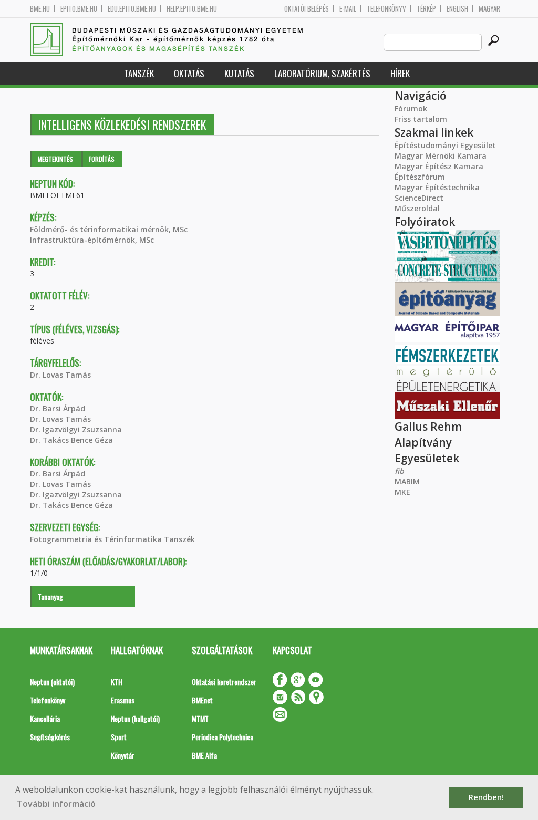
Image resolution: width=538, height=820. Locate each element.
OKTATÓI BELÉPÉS (306, 8)
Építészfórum (420, 177)
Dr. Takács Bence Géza (71, 440)
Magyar (489, 8)
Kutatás (239, 73)
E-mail (347, 8)
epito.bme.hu (78, 8)
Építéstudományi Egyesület (445, 145)
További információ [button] (56, 803)
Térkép (426, 8)
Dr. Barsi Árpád (57, 408)
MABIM (407, 481)
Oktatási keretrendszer (224, 681)
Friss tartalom (421, 119)
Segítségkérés (50, 736)
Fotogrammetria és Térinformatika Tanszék (112, 539)
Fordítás (102, 158)
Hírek (400, 73)
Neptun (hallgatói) (135, 718)
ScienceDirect (419, 198)
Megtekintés (55, 158)
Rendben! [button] (486, 797)
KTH (116, 681)
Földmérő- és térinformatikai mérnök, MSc (109, 229)
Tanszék (139, 73)
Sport (119, 736)
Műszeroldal (417, 208)
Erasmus (122, 699)
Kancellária (45, 718)
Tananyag (50, 596)
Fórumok (411, 108)
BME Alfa (204, 755)
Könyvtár (122, 755)
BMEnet (202, 699)
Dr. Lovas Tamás (60, 375)
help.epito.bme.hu (192, 8)
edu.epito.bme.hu (132, 8)
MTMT (200, 718)
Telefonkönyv (386, 8)
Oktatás (189, 73)
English (457, 8)
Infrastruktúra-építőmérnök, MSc (92, 240)
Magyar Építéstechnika (437, 187)
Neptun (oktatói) (52, 681)
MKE (402, 492)
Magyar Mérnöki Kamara (441, 156)
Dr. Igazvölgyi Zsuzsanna (76, 429)
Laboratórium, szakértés (322, 73)
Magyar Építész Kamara (439, 166)
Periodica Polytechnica (222, 736)
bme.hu (40, 8)
